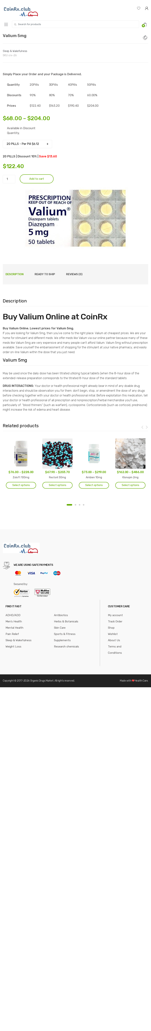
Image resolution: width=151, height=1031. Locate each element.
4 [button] (83, 505)
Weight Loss (13, 646)
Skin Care (60, 627)
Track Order (115, 621)
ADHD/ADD (13, 615)
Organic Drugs (38, 680)
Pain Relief (12, 634)
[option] (75, 218)
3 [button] (79, 505)
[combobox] (75, 24)
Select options (21, 485)
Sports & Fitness (65, 634)
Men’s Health (14, 621)
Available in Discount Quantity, (21, 130)
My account (115, 615)
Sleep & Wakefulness (15, 51)
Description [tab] (15, 274)
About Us (114, 640)
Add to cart (36, 178)
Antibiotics (61, 615)
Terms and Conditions (115, 649)
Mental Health (14, 627)
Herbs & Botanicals (66, 621)
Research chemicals (66, 646)
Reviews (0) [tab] (74, 274)
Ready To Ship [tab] (45, 274)
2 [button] (75, 505)
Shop (111, 627)
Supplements (62, 640)
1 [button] (69, 505)
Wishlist (113, 634)
